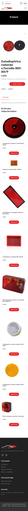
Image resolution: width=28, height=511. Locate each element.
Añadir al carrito (17, 84)
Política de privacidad (6, 481)
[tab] (5, 97)
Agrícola (10, 89)
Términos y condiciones (7, 472)
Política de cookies (5, 483)
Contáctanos (4, 464)
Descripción (6, 97)
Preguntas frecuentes (6, 469)
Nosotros (3, 467)
